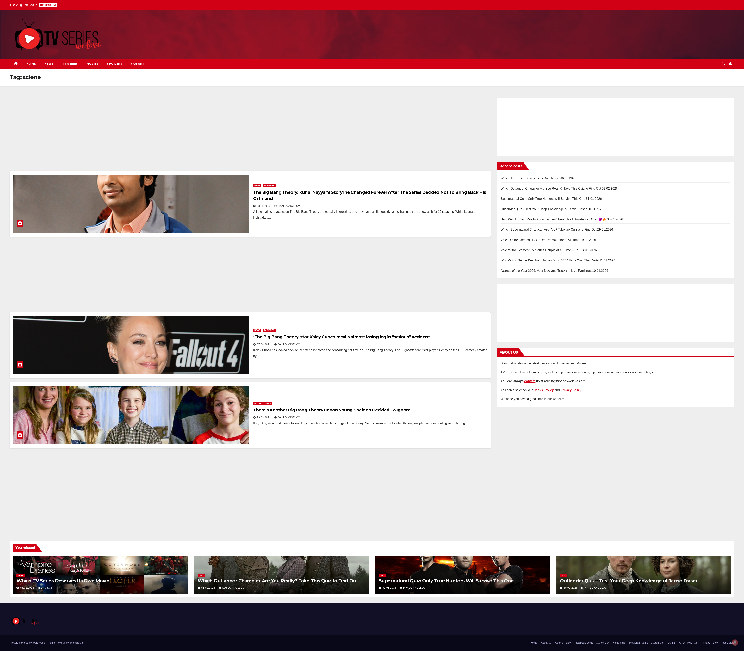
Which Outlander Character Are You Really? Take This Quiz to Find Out (551, 188)
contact (529, 381)
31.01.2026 (389, 587)
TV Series (70, 63)
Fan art (138, 63)
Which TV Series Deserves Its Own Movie (530, 178)
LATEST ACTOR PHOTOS (682, 642)
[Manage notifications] (735, 642)
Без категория (262, 403)
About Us (546, 642)
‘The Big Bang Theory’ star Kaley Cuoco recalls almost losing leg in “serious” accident (341, 337)
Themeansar (76, 642)
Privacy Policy (710, 642)
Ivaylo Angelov (289, 206)
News (49, 63)
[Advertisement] (250, 133)
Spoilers (114, 63)
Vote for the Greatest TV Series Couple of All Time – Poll (540, 250)
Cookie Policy (563, 642)
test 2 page (728, 642)
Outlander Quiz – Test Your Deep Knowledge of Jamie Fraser (543, 209)
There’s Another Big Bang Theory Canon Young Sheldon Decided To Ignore (331, 410)
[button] (723, 63)
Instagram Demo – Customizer (646, 642)
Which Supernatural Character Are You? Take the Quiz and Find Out (548, 229)
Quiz (201, 575)
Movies (92, 63)
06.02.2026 (27, 587)
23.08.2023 (264, 206)
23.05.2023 (264, 417)
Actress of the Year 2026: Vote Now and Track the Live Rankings (546, 270)
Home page (619, 642)
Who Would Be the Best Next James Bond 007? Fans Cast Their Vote (550, 260)
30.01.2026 (571, 587)
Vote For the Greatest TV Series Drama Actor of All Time (540, 239)
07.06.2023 (264, 344)
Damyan (46, 587)
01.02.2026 (208, 587)
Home (31, 63)
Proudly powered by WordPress (28, 642)
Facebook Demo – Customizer (592, 642)
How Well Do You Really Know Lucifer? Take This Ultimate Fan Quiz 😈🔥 (553, 219)
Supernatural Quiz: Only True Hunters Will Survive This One (543, 198)
